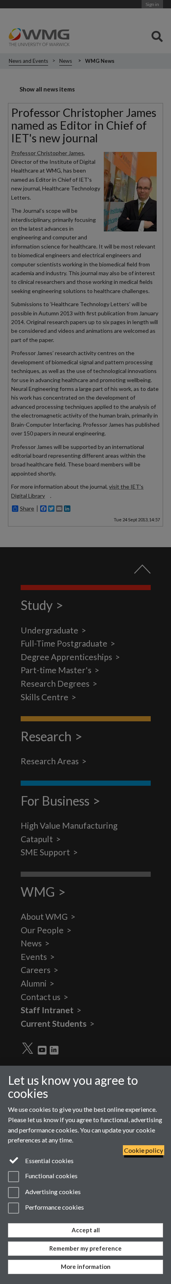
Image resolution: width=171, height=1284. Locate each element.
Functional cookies (51, 1176)
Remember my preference (85, 1248)
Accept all (86, 1229)
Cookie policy (143, 1150)
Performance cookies (54, 1207)
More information (86, 1266)
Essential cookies (49, 1160)
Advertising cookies (52, 1191)
